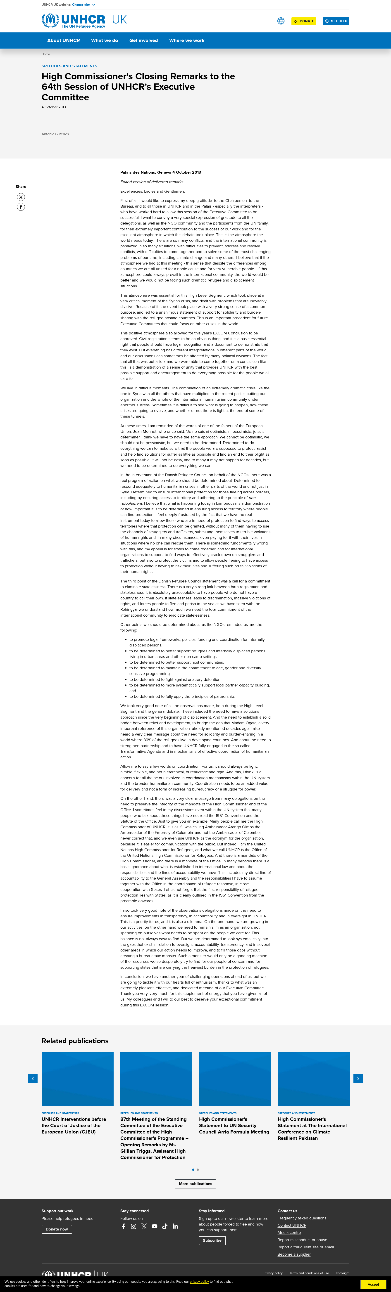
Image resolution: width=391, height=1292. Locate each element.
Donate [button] (307, 21)
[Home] (73, 21)
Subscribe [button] (212, 1240)
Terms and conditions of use (309, 1273)
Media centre (289, 1232)
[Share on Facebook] (21, 207)
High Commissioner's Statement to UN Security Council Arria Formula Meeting (234, 1125)
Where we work (187, 40)
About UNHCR (63, 40)
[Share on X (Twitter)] (21, 197)
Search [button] (266, 21)
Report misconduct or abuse (302, 1239)
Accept (373, 1284)
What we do (104, 40)
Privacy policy (273, 1273)
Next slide (358, 1078)
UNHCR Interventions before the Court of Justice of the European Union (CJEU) (74, 1125)
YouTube (154, 1226)
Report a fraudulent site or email (306, 1247)
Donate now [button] (57, 1229)
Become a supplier (294, 1254)
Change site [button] (81, 4)
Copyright (342, 1273)
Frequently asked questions (302, 1218)
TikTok (165, 1226)
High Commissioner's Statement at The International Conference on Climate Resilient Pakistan (312, 1128)
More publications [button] (195, 1184)
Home (46, 54)
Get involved (143, 40)
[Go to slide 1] (194, 1171)
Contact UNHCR (292, 1225)
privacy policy (199, 1281)
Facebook (123, 1226)
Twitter (144, 1226)
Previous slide (33, 1078)
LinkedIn (175, 1226)
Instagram (134, 1226)
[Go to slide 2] (199, 1171)
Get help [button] (339, 21)
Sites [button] (281, 21)
